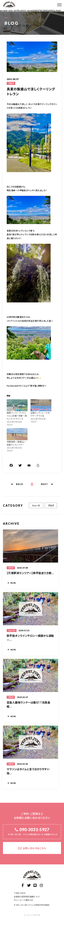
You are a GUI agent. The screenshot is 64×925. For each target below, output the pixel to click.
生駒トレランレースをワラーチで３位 (40, 414)
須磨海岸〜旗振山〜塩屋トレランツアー (16, 443)
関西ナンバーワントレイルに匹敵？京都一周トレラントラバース (17, 415)
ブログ (11, 83)
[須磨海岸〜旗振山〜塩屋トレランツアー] (17, 434)
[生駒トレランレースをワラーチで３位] (41, 405)
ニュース (36, 505)
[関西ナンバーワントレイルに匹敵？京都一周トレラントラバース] (17, 405)
